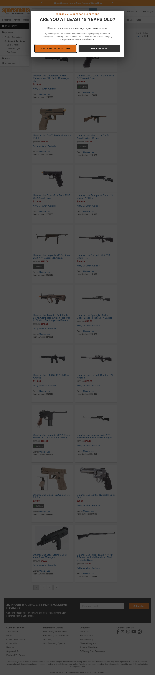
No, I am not (99, 48)
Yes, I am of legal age (56, 48)
